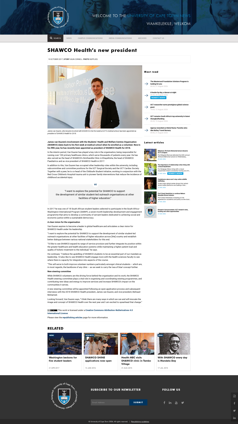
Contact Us (158, 38)
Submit (138, 402)
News (69, 38)
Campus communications (90, 38)
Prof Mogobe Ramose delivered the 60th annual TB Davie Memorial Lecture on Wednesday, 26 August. (174, 156)
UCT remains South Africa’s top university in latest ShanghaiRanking (170, 117)
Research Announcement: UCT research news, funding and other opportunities (173, 210)
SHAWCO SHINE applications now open (98, 359)
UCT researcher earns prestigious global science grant (169, 106)
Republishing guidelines (140, 422)
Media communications (120, 38)
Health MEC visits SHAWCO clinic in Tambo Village (136, 360)
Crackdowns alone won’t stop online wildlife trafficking (172, 180)
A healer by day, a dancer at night (163, 92)
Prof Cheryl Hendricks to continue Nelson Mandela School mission (171, 194)
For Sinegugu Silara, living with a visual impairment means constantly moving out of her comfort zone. (174, 170)
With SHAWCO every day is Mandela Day (172, 359)
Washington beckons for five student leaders (63, 359)
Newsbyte (90, 335)
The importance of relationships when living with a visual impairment (174, 165)
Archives (142, 38)
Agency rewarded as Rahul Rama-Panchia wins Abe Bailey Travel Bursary (168, 129)
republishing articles (72, 317)
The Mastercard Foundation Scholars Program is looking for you (169, 82)
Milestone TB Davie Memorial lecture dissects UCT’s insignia (173, 151)
